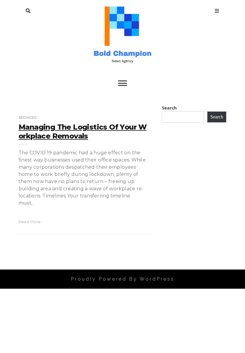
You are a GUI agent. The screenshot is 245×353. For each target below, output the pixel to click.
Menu (216, 9)
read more (30, 221)
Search (28, 9)
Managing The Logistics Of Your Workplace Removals (83, 131)
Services (27, 117)
